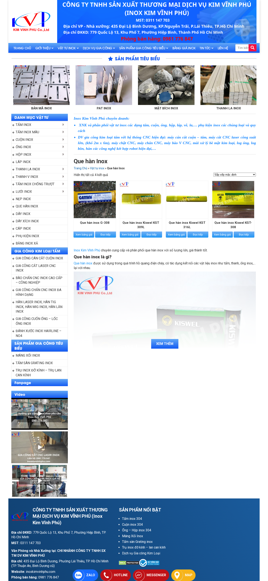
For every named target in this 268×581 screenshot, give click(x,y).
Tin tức (205, 48)
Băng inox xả (27, 243)
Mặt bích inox (137, 108)
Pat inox (74, 108)
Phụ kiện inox (27, 236)
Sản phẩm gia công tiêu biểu (142, 48)
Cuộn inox (24, 140)
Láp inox (23, 162)
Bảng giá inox (184, 48)
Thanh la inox (199, 108)
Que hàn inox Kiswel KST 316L (187, 225)
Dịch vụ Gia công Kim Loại (141, 553)
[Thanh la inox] (199, 85)
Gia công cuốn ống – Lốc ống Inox (37, 321)
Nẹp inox (23, 199)
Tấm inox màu (27, 132)
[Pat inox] (74, 85)
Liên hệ (223, 48)
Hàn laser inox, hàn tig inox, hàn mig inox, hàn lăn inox (39, 306)
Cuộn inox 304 (132, 525)
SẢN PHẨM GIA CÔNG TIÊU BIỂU (38, 345)
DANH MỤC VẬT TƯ (31, 117)
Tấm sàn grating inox (34, 363)
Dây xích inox (27, 221)
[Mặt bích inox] (136, 85)
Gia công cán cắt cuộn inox (39, 258)
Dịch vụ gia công (97, 48)
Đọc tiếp (105, 234)
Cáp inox (23, 228)
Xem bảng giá (84, 234)
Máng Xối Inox (132, 536)
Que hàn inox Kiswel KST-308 (233, 225)
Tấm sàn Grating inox (137, 542)
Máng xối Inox (28, 355)
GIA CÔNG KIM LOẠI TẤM (37, 250)
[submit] (252, 47)
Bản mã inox (12, 108)
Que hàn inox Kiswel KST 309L (140, 225)
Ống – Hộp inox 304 (136, 530)
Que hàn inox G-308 (95, 223)
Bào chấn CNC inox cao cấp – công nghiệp (39, 280)
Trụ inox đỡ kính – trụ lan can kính (39, 372)
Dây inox (23, 214)
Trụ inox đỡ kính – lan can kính (144, 547)
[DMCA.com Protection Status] (129, 563)
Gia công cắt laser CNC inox (36, 268)
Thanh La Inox (28, 169)
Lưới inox (24, 192)
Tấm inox (23, 125)
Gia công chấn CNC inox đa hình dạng (39, 292)
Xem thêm (164, 344)
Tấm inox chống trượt (35, 184)
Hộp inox (23, 155)
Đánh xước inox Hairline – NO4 (39, 333)
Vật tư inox (67, 48)
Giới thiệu (43, 48)
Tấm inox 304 (132, 519)
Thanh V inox (27, 177)
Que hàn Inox (27, 206)
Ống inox (23, 147)
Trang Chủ (22, 48)
